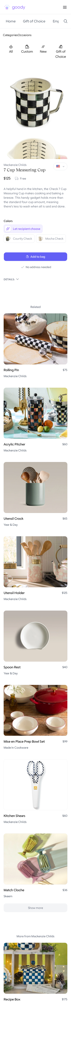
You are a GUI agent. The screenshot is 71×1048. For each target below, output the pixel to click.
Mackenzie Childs (15, 165)
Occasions (24, 35)
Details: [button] (9, 279)
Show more (35, 908)
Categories (10, 35)
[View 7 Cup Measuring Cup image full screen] (35, 100)
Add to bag (37, 256)
